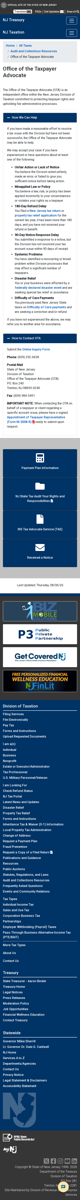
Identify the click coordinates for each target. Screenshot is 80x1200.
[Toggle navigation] (71, 20)
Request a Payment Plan (20, 841)
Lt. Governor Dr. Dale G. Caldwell (26, 1047)
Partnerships (12, 921)
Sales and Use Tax (16, 910)
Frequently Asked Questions (23, 886)
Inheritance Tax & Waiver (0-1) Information (33, 824)
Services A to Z (14, 1058)
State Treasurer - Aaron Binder (24, 981)
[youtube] (67, 1162)
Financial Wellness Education (23, 1014)
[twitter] (46, 1162)
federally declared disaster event (38, 288)
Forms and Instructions (19, 731)
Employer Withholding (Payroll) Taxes (29, 927)
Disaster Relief (13, 807)
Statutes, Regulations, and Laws (26, 875)
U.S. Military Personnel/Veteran (25, 778)
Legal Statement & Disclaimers (25, 1080)
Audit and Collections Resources (33, 51)
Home (10, 45)
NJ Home (9, 1052)
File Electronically (15, 720)
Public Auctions (14, 869)
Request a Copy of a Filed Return (26, 852)
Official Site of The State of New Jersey (32, 5)
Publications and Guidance (22, 858)
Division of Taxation (20, 706)
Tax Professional (15, 772)
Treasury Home (14, 987)
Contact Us (11, 961)
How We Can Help (24, 117)
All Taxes (25, 45)
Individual (9, 750)
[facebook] (53, 1162)
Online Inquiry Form (36, 349)
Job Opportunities (15, 1009)
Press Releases (14, 998)
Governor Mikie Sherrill (19, 1041)
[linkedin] (74, 1162)
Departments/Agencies (19, 1063)
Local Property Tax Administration (27, 830)
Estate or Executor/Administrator (26, 766)
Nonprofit (9, 761)
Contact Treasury (15, 1020)
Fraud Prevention (15, 847)
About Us (9, 953)
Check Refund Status (18, 791)
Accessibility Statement (19, 1086)
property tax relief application (36, 215)
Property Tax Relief (16, 813)
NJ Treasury (13, 20)
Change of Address (17, 835)
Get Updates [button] (52, 11)
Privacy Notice (13, 1075)
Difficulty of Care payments (46, 307)
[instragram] (60, 1162)
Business (9, 755)
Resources (10, 863)
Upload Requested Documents (24, 736)
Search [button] (72, 11)
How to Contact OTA (26, 338)
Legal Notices (13, 992)
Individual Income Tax (18, 904)
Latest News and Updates (21, 802)
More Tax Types (14, 945)
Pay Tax (8, 725)
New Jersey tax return (45, 211)
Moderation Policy (16, 1003)
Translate (20, 11)
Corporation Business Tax (21, 916)
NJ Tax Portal (12, 796)
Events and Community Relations (26, 891)
